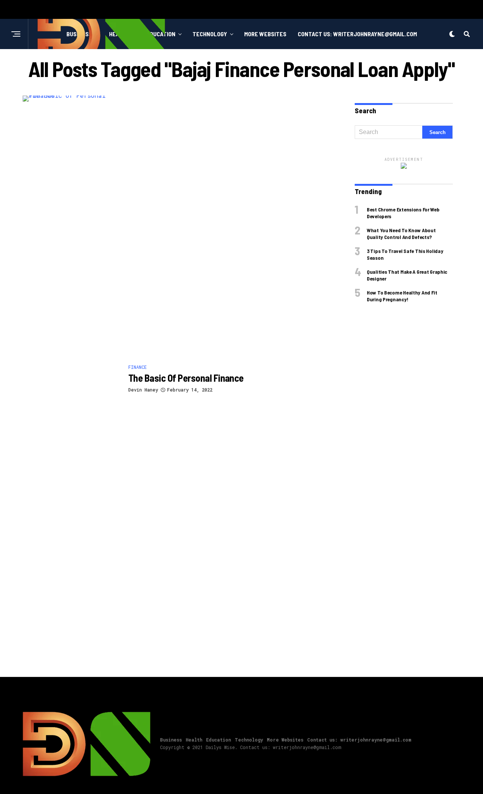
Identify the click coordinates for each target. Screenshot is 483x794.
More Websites (265, 33)
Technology (209, 33)
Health (194, 740)
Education (218, 740)
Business (171, 740)
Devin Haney (143, 390)
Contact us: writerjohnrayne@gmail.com (357, 33)
